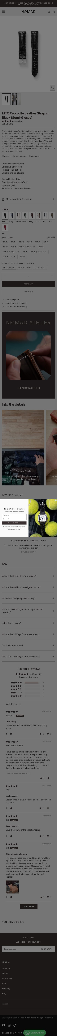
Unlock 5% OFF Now (14, 522)
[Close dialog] (55, 500)
